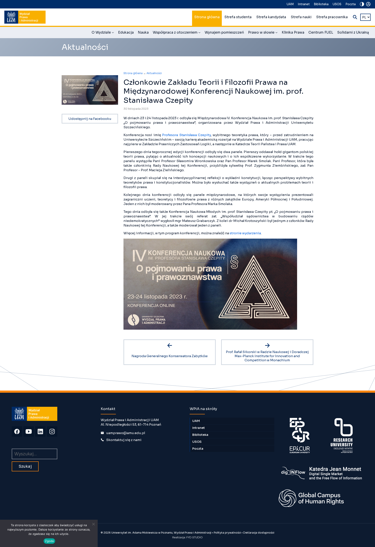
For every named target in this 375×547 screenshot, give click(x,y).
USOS (337, 4)
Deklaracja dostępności (258, 532)
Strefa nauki (301, 17)
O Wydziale (103, 33)
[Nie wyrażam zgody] (93, 524)
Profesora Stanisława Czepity (186, 135)
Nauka (143, 32)
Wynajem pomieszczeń (224, 32)
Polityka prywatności (227, 532)
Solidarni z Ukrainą (353, 32)
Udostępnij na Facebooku (89, 119)
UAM (290, 4)
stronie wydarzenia (245, 233)
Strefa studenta (238, 17)
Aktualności (154, 73)
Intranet (304, 4)
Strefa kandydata (271, 17)
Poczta (350, 4)
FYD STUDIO (194, 537)
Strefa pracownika (332, 17)
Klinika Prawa (293, 32)
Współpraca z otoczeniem (177, 33)
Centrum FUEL (320, 32)
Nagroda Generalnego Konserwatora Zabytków (170, 356)
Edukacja (126, 32)
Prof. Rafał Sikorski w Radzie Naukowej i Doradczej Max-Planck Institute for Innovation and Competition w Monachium (267, 356)
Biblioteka (321, 4)
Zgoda (49, 541)
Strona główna (207, 17)
